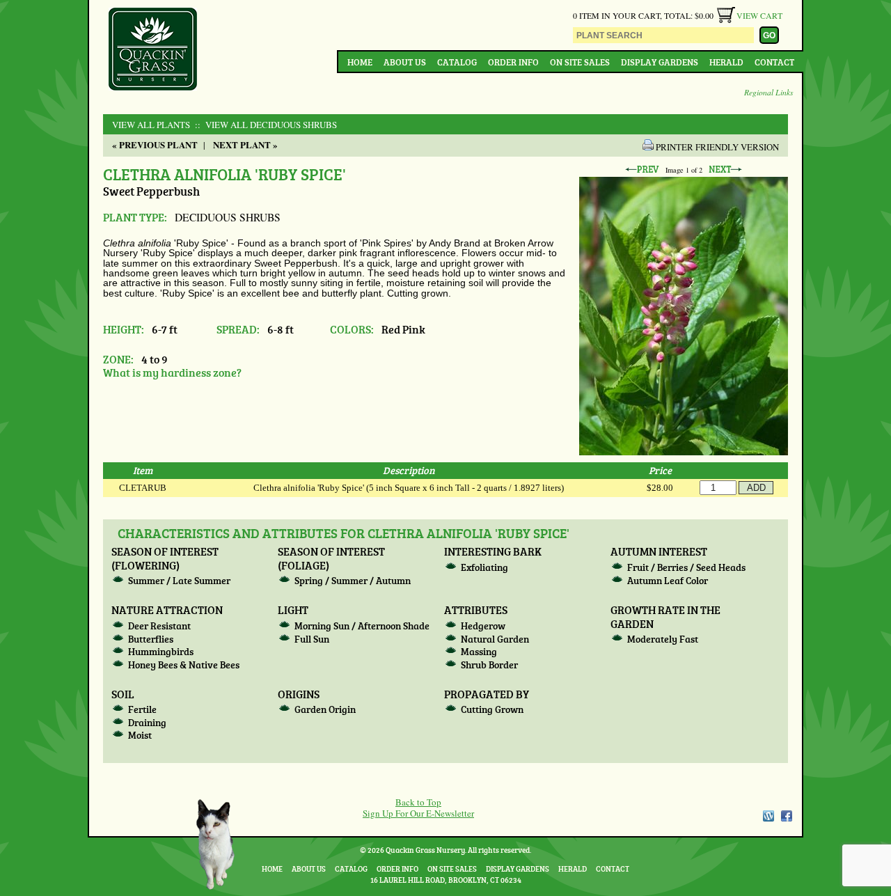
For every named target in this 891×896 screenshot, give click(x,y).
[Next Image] (725, 170)
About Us (405, 62)
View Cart (759, 15)
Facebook (786, 816)
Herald (726, 62)
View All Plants (151, 124)
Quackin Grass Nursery (153, 50)
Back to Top (418, 802)
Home (359, 62)
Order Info (513, 62)
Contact (774, 62)
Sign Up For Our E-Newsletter (418, 813)
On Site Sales (580, 62)
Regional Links (769, 92)
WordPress (768, 816)
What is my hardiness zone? (172, 372)
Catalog (457, 62)
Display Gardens (659, 62)
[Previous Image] (641, 170)
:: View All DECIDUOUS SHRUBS (264, 124)
